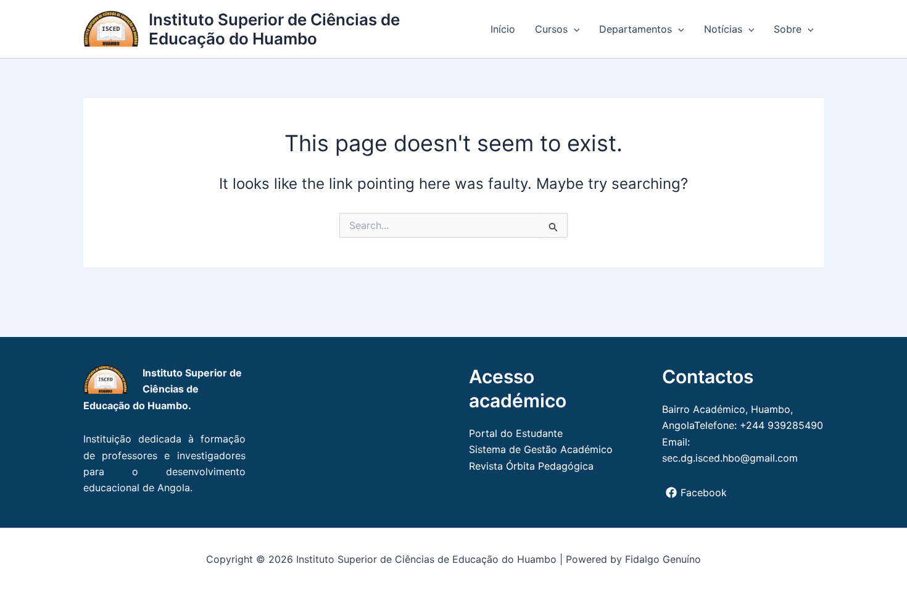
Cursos (551, 29)
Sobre (787, 29)
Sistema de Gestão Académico (541, 449)
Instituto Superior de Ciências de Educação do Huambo (274, 29)
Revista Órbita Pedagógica (531, 466)
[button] (574, 29)
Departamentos (635, 29)
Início (503, 29)
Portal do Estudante (516, 433)
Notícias (723, 29)
